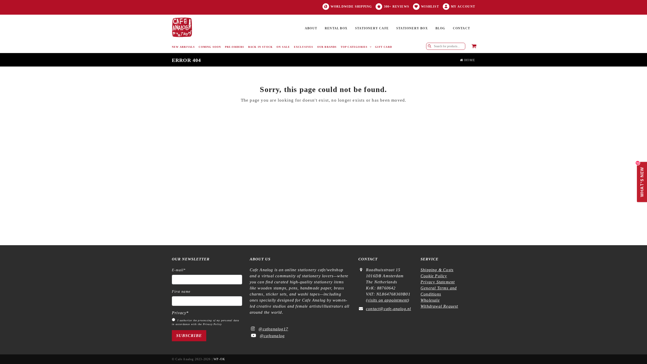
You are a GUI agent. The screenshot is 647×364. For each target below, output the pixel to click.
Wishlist (430, 6)
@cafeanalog (272, 336)
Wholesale (430, 300)
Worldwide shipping (351, 6)
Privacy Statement (438, 282)
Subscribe (189, 335)
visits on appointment (387, 300)
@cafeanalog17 (273, 329)
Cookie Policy (434, 276)
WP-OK (219, 359)
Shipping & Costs (437, 270)
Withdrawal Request (439, 306)
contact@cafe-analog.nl (388, 309)
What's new (640, 179)
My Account (463, 6)
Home (469, 60)
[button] (474, 46)
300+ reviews (396, 6)
